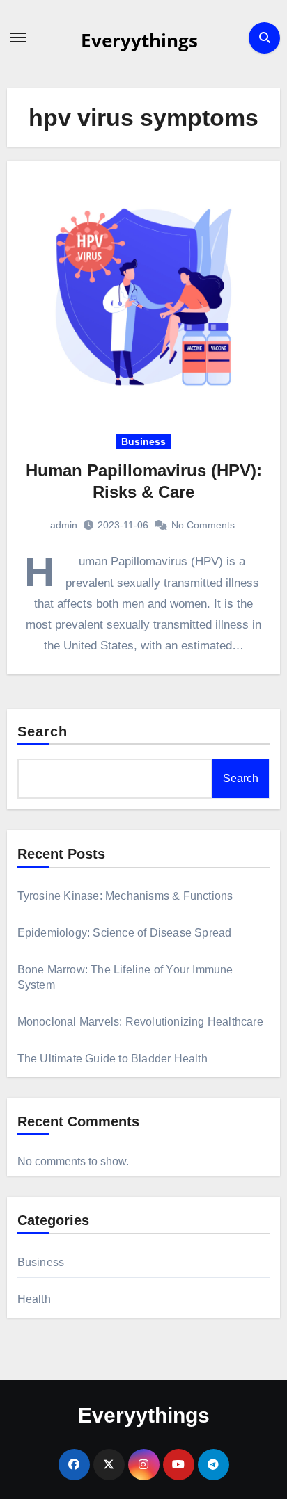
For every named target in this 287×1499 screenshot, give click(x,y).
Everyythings (139, 40)
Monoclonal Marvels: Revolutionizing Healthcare (140, 1022)
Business (143, 441)
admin (63, 524)
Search (42, 731)
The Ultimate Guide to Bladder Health (112, 1058)
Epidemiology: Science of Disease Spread (124, 933)
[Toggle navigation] (18, 37)
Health (34, 1299)
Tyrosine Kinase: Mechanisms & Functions (125, 896)
